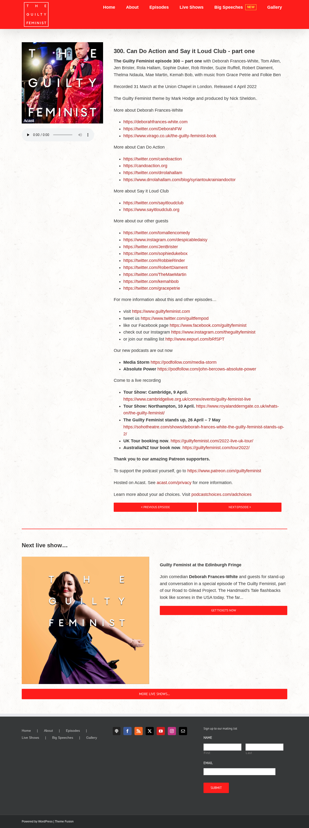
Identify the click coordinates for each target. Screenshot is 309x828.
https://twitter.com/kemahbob (151, 281)
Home (26, 730)
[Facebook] (127, 731)
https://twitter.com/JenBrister (150, 246)
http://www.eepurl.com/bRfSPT (195, 339)
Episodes (73, 730)
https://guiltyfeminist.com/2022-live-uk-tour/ (212, 440)
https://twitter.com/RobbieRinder (154, 260)
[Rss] (138, 731)
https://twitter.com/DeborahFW (152, 128)
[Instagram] (172, 731)
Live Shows (30, 737)
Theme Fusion (64, 821)
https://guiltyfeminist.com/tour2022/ (216, 447)
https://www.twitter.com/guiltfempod (175, 318)
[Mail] (183, 731)
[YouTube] (161, 731)
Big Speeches (62, 737)
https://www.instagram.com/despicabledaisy (165, 239)
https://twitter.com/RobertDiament (155, 267)
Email (208, 763)
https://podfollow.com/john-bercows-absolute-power (206, 369)
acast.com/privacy (174, 482)
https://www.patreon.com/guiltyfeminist (224, 470)
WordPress (45, 821)
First (207, 753)
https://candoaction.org (145, 165)
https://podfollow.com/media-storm (184, 362)
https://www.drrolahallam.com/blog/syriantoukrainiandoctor (179, 179)
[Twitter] (150, 731)
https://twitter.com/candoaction (152, 159)
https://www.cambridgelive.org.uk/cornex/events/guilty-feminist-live (187, 399)
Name (208, 737)
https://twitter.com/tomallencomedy (156, 232)
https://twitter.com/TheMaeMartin (154, 274)
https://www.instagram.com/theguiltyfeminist (213, 332)
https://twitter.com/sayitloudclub (153, 202)
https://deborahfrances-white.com (155, 121)
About (48, 730)
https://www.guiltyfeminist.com (161, 311)
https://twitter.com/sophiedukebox (155, 253)
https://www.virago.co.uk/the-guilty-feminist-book (169, 135)
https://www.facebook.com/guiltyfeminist (208, 325)
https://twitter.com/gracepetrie (151, 288)
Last (249, 753)
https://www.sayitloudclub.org (151, 209)
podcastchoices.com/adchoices (221, 494)
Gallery (91, 737)
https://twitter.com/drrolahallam (152, 172)
